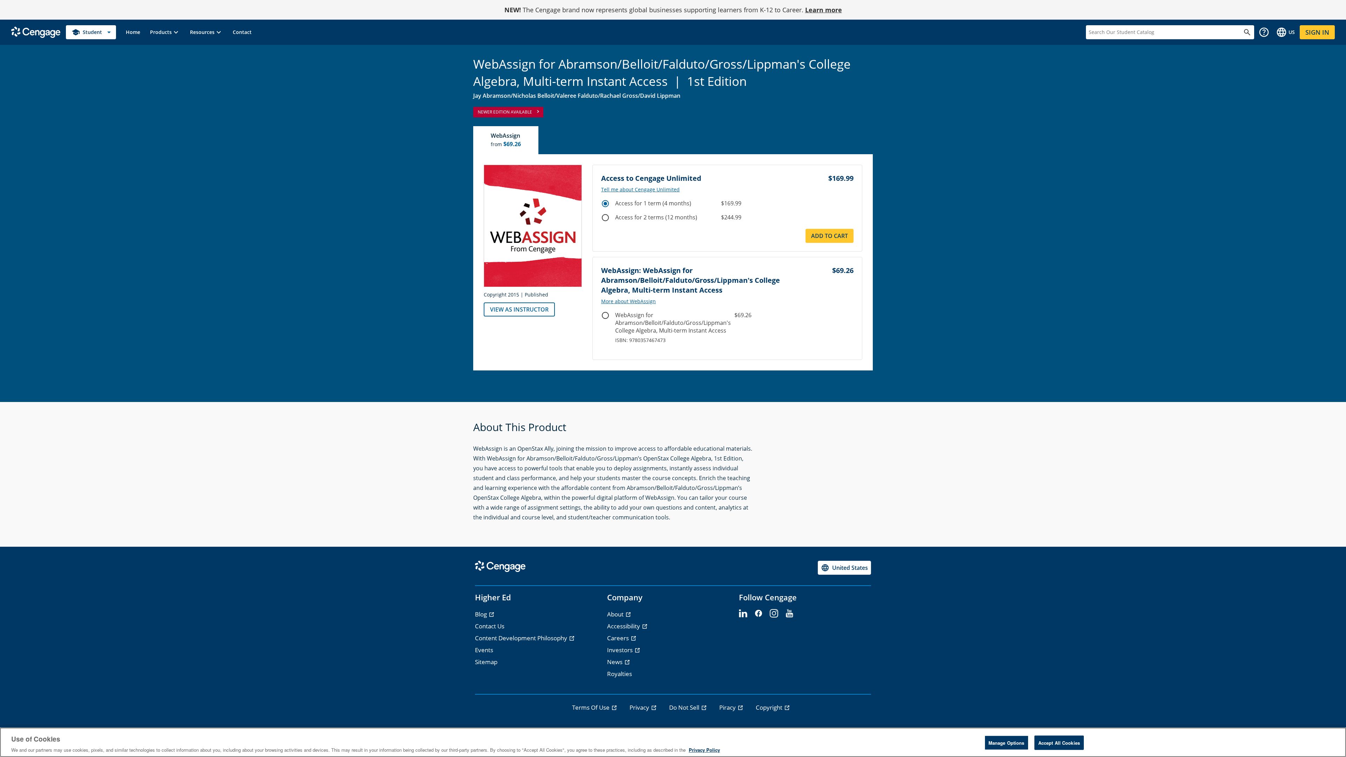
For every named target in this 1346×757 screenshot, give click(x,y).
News (615, 662)
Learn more (823, 10)
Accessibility (624, 626)
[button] (165, 32)
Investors (620, 650)
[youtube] (789, 613)
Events (484, 650)
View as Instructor (519, 309)
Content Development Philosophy (522, 638)
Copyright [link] (770, 707)
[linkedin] (743, 613)
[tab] (506, 140)
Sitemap (486, 662)
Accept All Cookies (1059, 742)
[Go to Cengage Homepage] (35, 31)
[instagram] (774, 613)
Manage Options (1006, 742)
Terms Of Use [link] (591, 707)
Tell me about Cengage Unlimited (640, 189)
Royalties (619, 674)
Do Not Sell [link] (685, 707)
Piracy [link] (728, 707)
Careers (618, 638)
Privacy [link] (640, 707)
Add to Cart (829, 236)
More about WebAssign (628, 301)
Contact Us (489, 626)
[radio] (605, 203)
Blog (481, 614)
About (616, 614)
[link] (133, 32)
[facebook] (758, 613)
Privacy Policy (704, 749)
